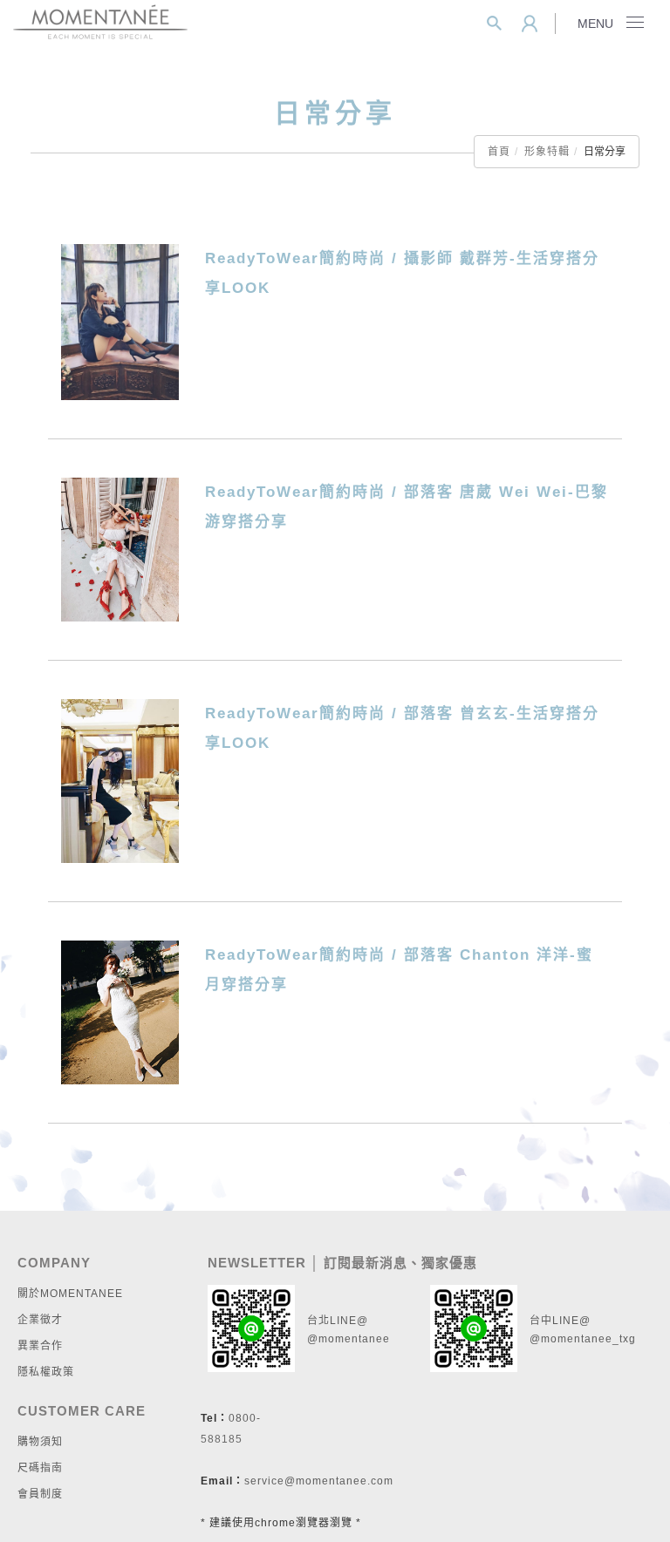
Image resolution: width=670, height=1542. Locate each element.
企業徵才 (40, 1320)
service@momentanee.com (318, 1481)
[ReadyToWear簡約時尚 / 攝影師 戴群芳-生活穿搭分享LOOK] (120, 321)
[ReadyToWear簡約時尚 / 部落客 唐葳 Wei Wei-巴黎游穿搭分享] (120, 547)
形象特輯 (547, 152)
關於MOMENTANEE (70, 1293)
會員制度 (40, 1494)
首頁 (499, 152)
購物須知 (40, 1442)
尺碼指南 (40, 1468)
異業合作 (40, 1346)
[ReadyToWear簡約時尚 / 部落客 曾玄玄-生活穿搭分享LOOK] (120, 779)
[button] (494, 23)
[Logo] (100, 20)
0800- (245, 1418)
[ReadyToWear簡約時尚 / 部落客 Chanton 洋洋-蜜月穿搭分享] (120, 1010)
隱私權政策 (45, 1372)
